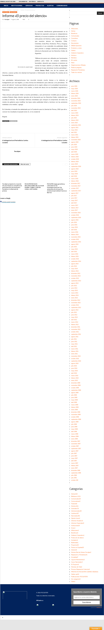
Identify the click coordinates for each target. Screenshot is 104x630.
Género (74, 550)
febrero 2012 (75, 324)
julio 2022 (74, 118)
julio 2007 (74, 453)
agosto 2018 (74, 169)
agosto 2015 (74, 244)
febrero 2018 (75, 181)
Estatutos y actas (76, 48)
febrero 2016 (75, 234)
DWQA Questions (76, 45)
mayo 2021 (74, 130)
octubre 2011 (75, 332)
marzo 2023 (74, 113)
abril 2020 (74, 152)
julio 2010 (74, 366)
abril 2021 (74, 132)
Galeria (73, 50)
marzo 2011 (74, 349)
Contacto (40, 1)
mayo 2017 (74, 200)
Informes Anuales (77, 520)
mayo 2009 (74, 400)
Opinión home (75, 518)
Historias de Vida (76, 567)
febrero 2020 (75, 156)
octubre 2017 (75, 188)
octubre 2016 (75, 215)
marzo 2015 (74, 254)
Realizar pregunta (76, 67)
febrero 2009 (75, 407)
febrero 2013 (75, 295)
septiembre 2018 (76, 166)
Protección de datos (77, 537)
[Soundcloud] (96, 1)
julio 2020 (74, 144)
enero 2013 (74, 298)
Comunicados (62, 5)
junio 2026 (74, 86)
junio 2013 (74, 288)
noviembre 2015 (76, 237)
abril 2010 (74, 373)
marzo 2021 (74, 135)
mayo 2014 (74, 268)
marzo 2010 (74, 375)
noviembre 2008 (76, 414)
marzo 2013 (74, 293)
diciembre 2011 (75, 327)
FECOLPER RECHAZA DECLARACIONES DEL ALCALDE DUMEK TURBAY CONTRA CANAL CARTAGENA (34, 186)
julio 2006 (74, 475)
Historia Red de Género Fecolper (81, 552)
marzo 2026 (74, 91)
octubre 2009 (75, 388)
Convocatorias (75, 501)
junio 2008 (74, 426)
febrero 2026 (75, 93)
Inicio (6, 5)
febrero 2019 (75, 161)
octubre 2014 (75, 259)
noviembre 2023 (76, 108)
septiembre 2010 (76, 361)
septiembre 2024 (76, 103)
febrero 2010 (75, 378)
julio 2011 (74, 339)
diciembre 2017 (75, 183)
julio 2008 (74, 424)
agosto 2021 (74, 127)
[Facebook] (90, 1)
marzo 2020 (74, 154)
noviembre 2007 (76, 443)
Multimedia (74, 542)
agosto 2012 (74, 310)
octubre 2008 (75, 417)
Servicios (29, 5)
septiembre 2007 (76, 448)
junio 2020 (74, 147)
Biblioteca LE (75, 496)
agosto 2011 (74, 336)
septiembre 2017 (76, 191)
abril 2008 (74, 431)
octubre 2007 (75, 446)
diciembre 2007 (75, 441)
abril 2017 (74, 203)
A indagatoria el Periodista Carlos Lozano (15, 141)
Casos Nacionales (77, 562)
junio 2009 (74, 397)
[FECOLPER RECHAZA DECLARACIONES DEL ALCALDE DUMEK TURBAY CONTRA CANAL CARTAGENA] (35, 175)
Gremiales (75, 508)
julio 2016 (74, 222)
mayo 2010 (74, 370)
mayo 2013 (74, 290)
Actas (73, 528)
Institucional (16, 5)
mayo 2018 (74, 173)
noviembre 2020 (76, 139)
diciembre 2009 (75, 383)
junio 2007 (74, 456)
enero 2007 (74, 468)
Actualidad (74, 557)
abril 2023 (74, 110)
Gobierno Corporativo (77, 53)
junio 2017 (74, 198)
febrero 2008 (75, 436)
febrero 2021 (75, 137)
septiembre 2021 (76, 125)
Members (74, 58)
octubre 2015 (75, 239)
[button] (101, 5)
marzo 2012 (74, 322)
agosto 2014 (74, 263)
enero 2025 (74, 96)
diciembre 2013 (75, 273)
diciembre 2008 (75, 412)
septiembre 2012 (76, 307)
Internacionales (76, 511)
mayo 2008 (74, 429)
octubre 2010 (75, 358)
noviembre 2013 (76, 276)
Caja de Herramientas (78, 559)
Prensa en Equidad (77, 547)
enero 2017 (74, 210)
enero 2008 (74, 439)
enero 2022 (74, 122)
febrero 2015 (75, 256)
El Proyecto (75, 564)
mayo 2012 (74, 317)
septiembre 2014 (76, 261)
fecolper (7, 19)
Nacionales (15, 10)
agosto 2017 (74, 193)
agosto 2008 (74, 422)
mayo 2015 (74, 249)
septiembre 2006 (76, 473)
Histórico (32, 1)
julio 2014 (74, 266)
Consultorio (74, 38)
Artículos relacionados (11, 164)
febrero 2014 (75, 271)
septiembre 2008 (76, 419)
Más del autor (25, 164)
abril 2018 (74, 176)
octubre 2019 (75, 159)
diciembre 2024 (75, 98)
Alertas (50, 5)
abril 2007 (74, 460)
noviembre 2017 (76, 186)
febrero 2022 (75, 120)
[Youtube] (102, 1)
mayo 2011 (74, 344)
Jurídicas (75, 513)
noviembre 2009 (76, 385)
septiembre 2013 (76, 281)
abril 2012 (74, 319)
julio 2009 (74, 395)
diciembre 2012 (75, 300)
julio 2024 (74, 105)
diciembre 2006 (75, 470)
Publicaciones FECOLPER (79, 576)
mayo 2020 (74, 149)
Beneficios (74, 33)
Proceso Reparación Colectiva (80, 569)
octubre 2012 (75, 305)
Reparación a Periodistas (79, 555)
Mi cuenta (74, 60)
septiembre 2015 (76, 242)
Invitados (74, 540)
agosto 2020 (74, 142)
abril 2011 (74, 346)
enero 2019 (74, 164)
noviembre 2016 (76, 212)
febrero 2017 (75, 208)
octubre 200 (74, 480)
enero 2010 (74, 380)
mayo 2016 (74, 227)
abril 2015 (74, 251)
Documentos (23, 1)
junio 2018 (74, 171)
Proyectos (40, 5)
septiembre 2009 (76, 390)
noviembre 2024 (76, 101)
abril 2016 (74, 229)
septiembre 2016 (76, 217)
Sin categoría (75, 579)
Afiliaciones (74, 28)
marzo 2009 (74, 405)
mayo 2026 (74, 88)
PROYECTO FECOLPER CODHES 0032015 (84, 572)
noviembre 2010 (76, 356)
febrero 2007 (75, 465)
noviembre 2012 (76, 302)
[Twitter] (99, 1)
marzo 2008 (74, 434)
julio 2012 (74, 312)
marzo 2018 (74, 178)
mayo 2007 (74, 458)
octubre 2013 (75, 278)
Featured (74, 503)
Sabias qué (75, 574)
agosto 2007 (74, 451)
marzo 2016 (74, 232)
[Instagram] (93, 1)
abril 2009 (74, 402)
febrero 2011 (74, 351)
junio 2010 (74, 368)
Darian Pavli (13, 121)
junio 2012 (74, 315)
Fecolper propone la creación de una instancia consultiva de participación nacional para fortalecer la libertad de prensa (12, 187)
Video (73, 581)
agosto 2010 (74, 363)
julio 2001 (74, 478)
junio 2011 (74, 341)
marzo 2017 (74, 205)
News (72, 62)
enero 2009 (74, 409)
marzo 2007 (74, 463)
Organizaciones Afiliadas (78, 65)
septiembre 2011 (76, 334)
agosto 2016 (74, 220)
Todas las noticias (76, 72)
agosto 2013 (74, 283)
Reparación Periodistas (78, 70)
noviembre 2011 (75, 329)
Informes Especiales (77, 523)
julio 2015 (74, 246)
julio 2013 (74, 285)
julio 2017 (74, 195)
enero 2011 (74, 353)
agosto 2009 (74, 392)
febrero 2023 (75, 115)
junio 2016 (74, 225)
